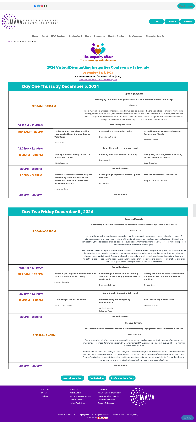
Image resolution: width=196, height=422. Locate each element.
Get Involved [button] (75, 36)
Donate (172, 21)
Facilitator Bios (96, 378)
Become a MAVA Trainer (80, 396)
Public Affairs (75, 393)
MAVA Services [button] (58, 36)
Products (74, 389)
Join (156, 21)
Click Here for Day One (88, 80)
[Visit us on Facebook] (35, 6)
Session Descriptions (72, 378)
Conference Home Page (122, 378)
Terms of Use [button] (118, 414)
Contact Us (70, 414)
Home (35, 36)
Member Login (186, 6)
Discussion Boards (155, 36)
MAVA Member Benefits (108, 396)
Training (44, 396)
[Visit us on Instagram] (41, 6)
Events (44, 393)
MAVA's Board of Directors (109, 393)
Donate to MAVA (77, 399)
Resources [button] (99, 36)
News (88, 36)
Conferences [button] (135, 36)
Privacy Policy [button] (132, 414)
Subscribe (187, 21)
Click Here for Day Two (107, 80)
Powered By (92, 418)
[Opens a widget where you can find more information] (187, 418)
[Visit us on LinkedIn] (38, 6)
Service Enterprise (106, 403)
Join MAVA (102, 389)
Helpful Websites (77, 403)
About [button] (45, 36)
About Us (45, 389)
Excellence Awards (106, 399)
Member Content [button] (116, 36)
